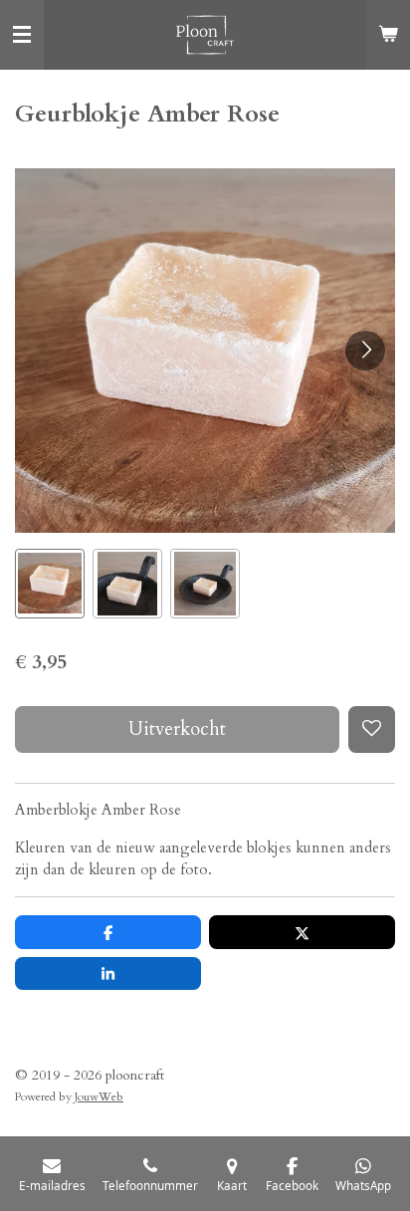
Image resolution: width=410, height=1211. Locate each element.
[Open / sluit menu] (22, 35)
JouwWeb (99, 1096)
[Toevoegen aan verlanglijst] (371, 729)
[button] (50, 583)
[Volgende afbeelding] (365, 350)
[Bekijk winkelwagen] (388, 35)
